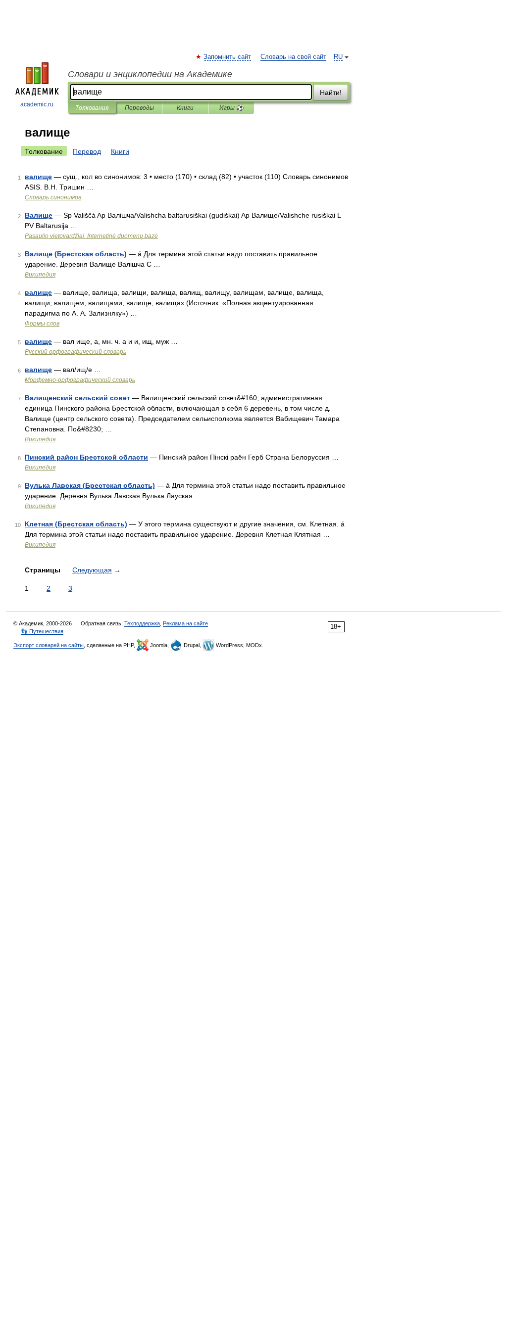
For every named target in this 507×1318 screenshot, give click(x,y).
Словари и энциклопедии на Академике (150, 74)
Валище (38, 215)
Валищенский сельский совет (77, 398)
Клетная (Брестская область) (76, 524)
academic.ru (36, 104)
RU (338, 56)
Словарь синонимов (53, 197)
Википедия (40, 274)
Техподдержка (142, 623)
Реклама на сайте (185, 623)
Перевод (87, 151)
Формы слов (42, 323)
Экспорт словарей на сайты (48, 645)
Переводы (139, 107)
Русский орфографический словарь (75, 351)
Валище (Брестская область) (76, 254)
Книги (185, 107)
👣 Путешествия (42, 631)
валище (38, 177)
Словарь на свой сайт (293, 56)
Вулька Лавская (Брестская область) (90, 485)
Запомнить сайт (227, 56)
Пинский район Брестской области (86, 457)
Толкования (91, 107)
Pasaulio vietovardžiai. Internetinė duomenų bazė (91, 236)
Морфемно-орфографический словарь (80, 380)
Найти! (331, 92)
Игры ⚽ (231, 107)
